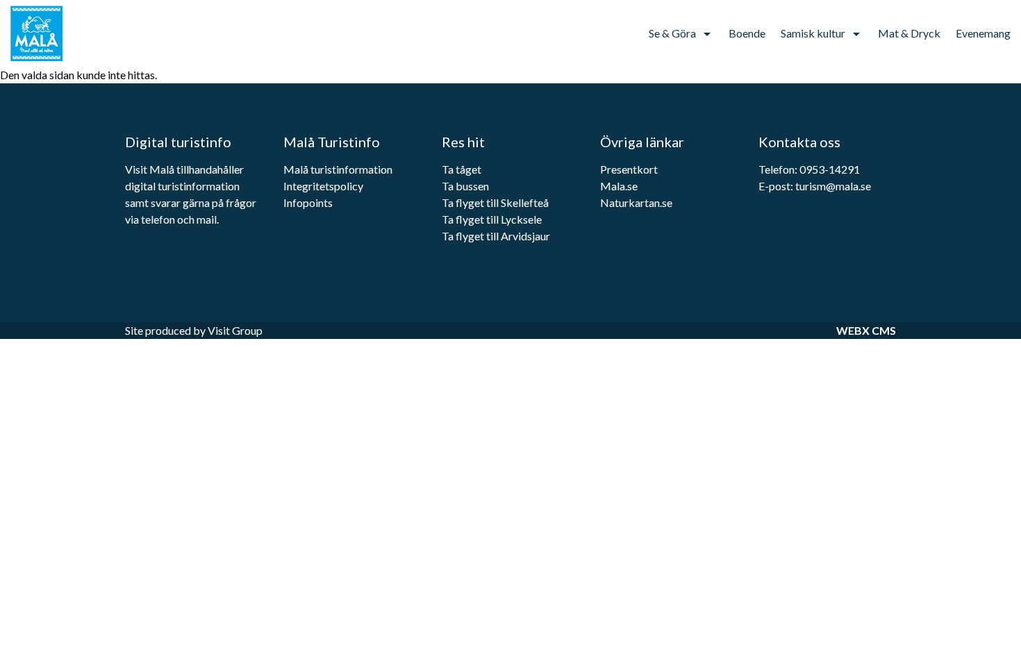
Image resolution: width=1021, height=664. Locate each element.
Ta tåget (461, 169)
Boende (747, 33)
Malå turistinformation (337, 169)
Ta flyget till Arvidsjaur (496, 235)
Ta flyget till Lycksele (492, 219)
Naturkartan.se (636, 202)
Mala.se (619, 185)
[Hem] (45, 33)
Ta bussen (465, 185)
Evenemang (983, 33)
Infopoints (309, 202)
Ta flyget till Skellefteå (495, 202)
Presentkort (629, 169)
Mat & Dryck (909, 33)
